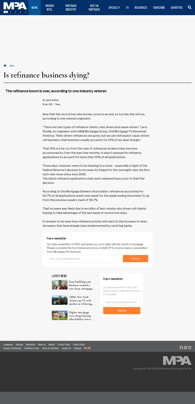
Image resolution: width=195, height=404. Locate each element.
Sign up (135, 258)
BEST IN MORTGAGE (94, 7)
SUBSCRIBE (159, 7)
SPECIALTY (114, 7)
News (12, 65)
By (51, 100)
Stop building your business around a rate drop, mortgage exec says (81, 285)
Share (57, 104)
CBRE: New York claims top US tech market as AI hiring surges (80, 300)
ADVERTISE (177, 7)
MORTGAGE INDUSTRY (71, 7)
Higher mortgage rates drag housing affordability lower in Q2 (81, 316)
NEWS (35, 7)
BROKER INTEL (50, 7)
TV (127, 7)
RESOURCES (141, 7)
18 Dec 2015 (47, 104)
